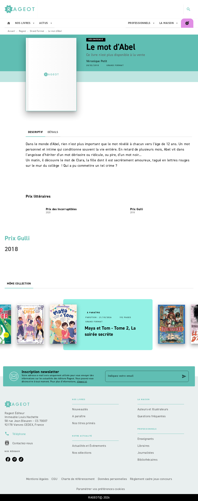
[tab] (9, 23)
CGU (54, 479)
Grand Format (37, 31)
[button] (115, 65)
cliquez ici (82, 381)
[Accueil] (21, 9)
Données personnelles (112, 479)
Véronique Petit (96, 61)
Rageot (22, 31)
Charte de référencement (78, 479)
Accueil (11, 31)
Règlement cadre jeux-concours (151, 479)
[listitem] (8, 459)
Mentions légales (37, 479)
